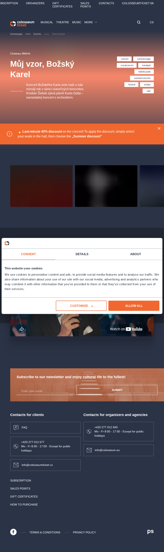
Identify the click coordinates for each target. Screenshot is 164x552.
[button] (139, 22)
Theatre (62, 22)
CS (152, 22)
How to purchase (24, 504)
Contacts (106, 3)
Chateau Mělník (20, 53)
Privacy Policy (84, 532)
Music (76, 22)
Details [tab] (82, 254)
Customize (79, 305)
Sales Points (85, 5)
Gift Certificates (62, 5)
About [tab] (135, 254)
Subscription (20, 480)
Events (37, 34)
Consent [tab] (28, 254)
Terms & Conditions (44, 532)
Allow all (134, 305)
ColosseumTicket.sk (138, 3)
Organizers (35, 3)
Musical (47, 22)
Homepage (16, 34)
